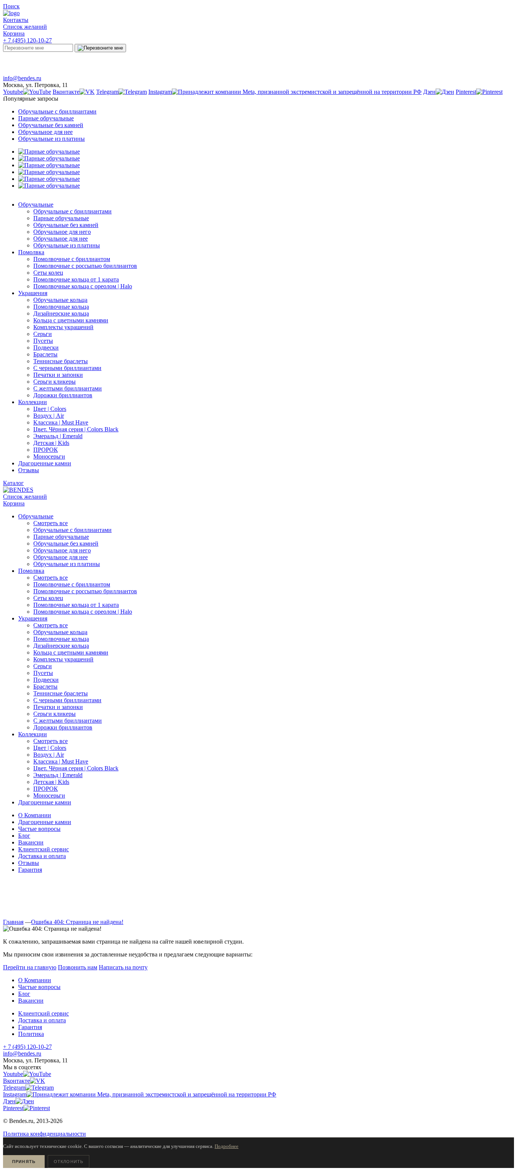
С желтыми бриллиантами (67, 720)
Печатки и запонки (58, 707)
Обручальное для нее (45, 132)
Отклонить (68, 1161)
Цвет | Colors (49, 748)
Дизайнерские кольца (61, 645)
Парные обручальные (46, 118)
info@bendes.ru (22, 78)
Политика (31, 1034)
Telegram (134, 61)
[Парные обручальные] (49, 151)
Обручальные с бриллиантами (57, 111)
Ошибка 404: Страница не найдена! (77, 922)
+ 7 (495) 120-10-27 (27, 40)
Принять (24, 1161)
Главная (13, 922)
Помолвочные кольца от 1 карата (76, 605)
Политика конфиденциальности (44, 1134)
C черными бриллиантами (67, 700)
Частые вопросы (39, 829)
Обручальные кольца (60, 632)
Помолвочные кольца (61, 639)
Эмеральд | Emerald (58, 775)
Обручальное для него (62, 550)
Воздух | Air (48, 754)
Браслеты (45, 686)
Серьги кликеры (54, 714)
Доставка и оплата (42, 856)
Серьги (42, 666)
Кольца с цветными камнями (70, 652)
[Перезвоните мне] (100, 48)
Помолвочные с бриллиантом (71, 584)
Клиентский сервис (43, 849)
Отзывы (28, 863)
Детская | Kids (51, 782)
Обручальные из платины (51, 138)
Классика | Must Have (60, 761)
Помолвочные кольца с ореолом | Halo (82, 611)
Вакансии (31, 842)
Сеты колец (48, 598)
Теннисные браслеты (60, 693)
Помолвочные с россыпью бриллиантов (85, 591)
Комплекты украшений (63, 659)
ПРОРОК (45, 788)
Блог (24, 835)
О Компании (34, 815)
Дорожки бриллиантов (62, 727)
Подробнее (226, 1146)
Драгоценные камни (44, 822)
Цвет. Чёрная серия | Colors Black (75, 768)
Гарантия (30, 869)
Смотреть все (50, 523)
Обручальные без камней (50, 125)
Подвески (46, 679)
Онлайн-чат (391, 61)
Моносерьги (49, 795)
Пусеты (43, 673)
